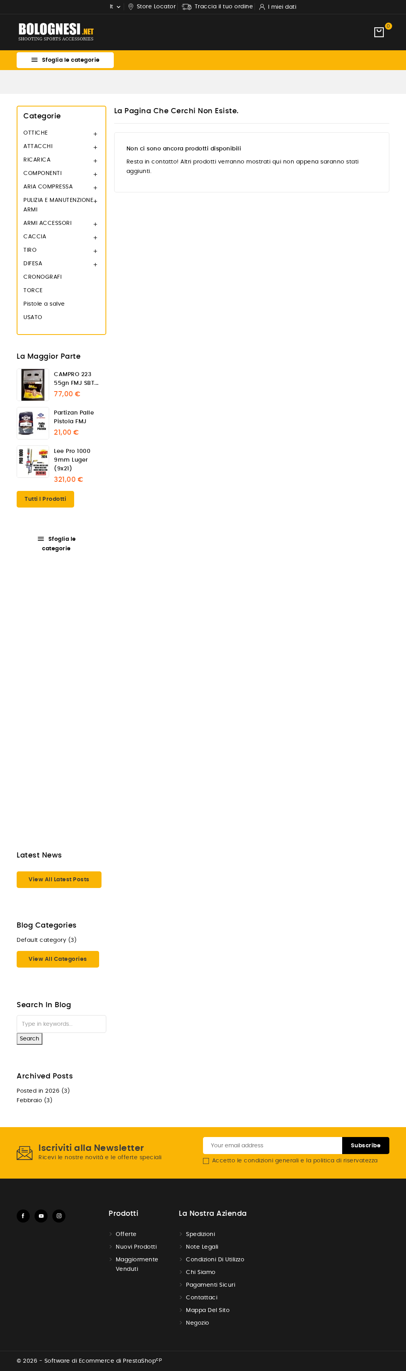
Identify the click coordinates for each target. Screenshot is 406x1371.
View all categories (58, 959)
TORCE (33, 290)
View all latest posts (59, 879)
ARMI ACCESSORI (47, 223)
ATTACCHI (37, 146)
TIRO (29, 250)
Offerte (126, 1234)
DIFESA (32, 263)
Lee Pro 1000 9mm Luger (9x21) (72, 460)
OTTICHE (35, 133)
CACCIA (34, 237)
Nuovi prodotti (136, 1247)
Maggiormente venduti (137, 1264)
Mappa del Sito (208, 1310)
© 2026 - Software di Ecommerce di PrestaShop (89, 1361)
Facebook (23, 1216)
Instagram (58, 1216)
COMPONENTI (42, 173)
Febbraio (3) (34, 1100)
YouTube (41, 1216)
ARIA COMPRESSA (48, 187)
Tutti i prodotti (45, 499)
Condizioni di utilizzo (215, 1260)
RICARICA (36, 160)
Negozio (197, 1323)
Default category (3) (47, 940)
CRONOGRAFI (42, 277)
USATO (32, 317)
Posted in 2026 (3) (43, 1091)
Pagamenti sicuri (210, 1285)
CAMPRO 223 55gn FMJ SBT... (76, 379)
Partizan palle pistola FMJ (74, 417)
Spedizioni (200, 1234)
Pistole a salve (44, 304)
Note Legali (202, 1247)
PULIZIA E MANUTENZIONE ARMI (58, 205)
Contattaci (201, 1298)
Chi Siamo (201, 1272)
